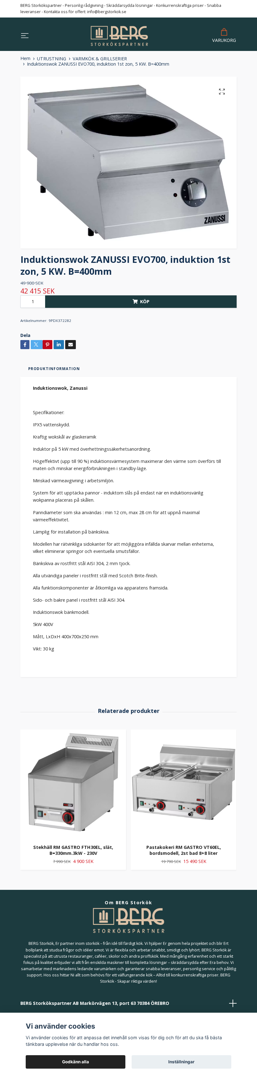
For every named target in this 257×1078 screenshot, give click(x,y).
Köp (144, 301)
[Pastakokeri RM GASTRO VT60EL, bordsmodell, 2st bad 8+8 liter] (183, 785)
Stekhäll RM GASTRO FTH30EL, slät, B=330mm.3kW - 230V (73, 850)
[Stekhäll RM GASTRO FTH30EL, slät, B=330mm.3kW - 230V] (73, 785)
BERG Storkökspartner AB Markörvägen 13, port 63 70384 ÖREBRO (94, 1003)
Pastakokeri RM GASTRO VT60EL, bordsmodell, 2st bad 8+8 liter (183, 850)
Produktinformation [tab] (54, 368)
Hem (25, 58)
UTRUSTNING (51, 59)
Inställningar (181, 1061)
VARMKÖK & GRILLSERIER (100, 59)
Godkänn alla (75, 1061)
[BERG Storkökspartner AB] (119, 35)
